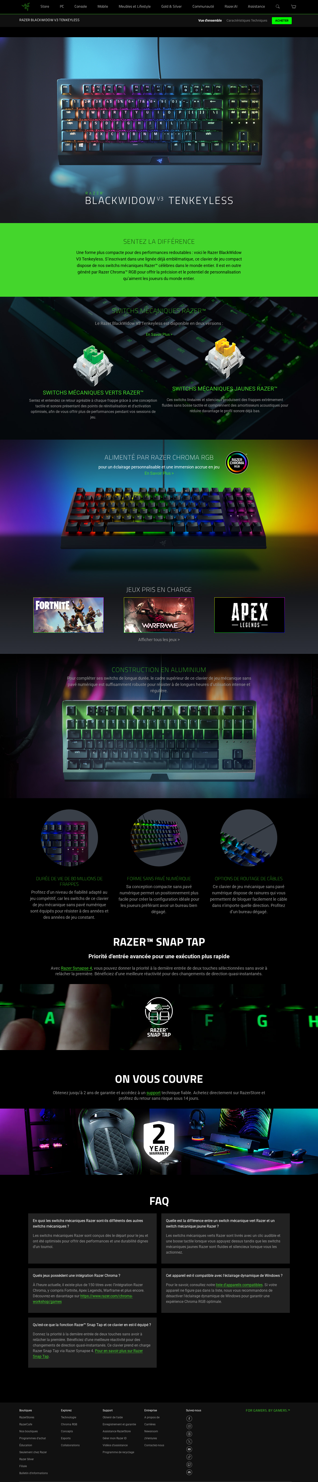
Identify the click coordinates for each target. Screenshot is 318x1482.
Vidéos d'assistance (115, 1445)
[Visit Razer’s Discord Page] (189, 1472)
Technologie (68, 1417)
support (153, 1092)
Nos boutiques (28, 1431)
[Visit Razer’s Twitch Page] (189, 1464)
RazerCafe (25, 1424)
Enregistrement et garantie (119, 1424)
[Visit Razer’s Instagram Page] (189, 1426)
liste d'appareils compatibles (239, 1285)
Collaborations (70, 1445)
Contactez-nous (154, 1445)
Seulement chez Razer (33, 1452)
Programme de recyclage (118, 1452)
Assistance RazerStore (117, 1431)
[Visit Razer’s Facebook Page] (189, 1418)
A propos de (151, 1417)
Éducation (25, 1445)
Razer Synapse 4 (76, 968)
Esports (66, 1438)
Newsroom (151, 1431)
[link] (26, 6)
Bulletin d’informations (33, 1473)
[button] (293, 7)
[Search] (278, 6)
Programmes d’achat (32, 1438)
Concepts (67, 1431)
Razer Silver (26, 1459)
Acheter (281, 20)
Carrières (150, 1424)
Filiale (23, 1466)
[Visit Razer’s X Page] (189, 1441)
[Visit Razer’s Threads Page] (189, 1434)
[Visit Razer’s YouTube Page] (189, 1449)
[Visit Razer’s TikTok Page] (189, 1457)
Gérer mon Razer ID (115, 1438)
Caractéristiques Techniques (247, 20)
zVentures (150, 1438)
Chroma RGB (69, 1424)
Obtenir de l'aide (113, 1417)
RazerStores (26, 1417)
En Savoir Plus (159, 473)
